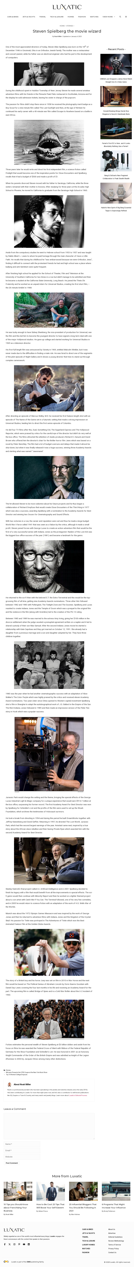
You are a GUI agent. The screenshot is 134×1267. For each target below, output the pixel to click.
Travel (42, 17)
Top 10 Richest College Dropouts (16, 1074)
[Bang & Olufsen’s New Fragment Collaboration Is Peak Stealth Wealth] (116, 161)
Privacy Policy (113, 1249)
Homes (71, 17)
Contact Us (112, 1252)
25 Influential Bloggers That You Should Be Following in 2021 (83, 1207)
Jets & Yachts (29, 17)
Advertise (111, 1233)
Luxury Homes (88, 1245)
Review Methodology (116, 1241)
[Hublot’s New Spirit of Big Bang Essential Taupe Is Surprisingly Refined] (116, 194)
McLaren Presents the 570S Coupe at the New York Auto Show (26, 1072)
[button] (120, 16)
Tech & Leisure (56, 17)
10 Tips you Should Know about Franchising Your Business (16, 1207)
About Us (111, 1229)
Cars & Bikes (12, 17)
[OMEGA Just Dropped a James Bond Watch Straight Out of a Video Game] (116, 65)
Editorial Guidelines (115, 1237)
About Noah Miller (22, 1084)
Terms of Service (114, 1245)
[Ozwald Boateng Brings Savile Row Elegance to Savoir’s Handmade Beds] (116, 97)
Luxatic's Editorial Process (78, 1095)
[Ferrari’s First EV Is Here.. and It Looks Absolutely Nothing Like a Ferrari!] (116, 129)
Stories (69, 26)
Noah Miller (58, 36)
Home (62, 26)
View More (108, 17)
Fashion (82, 17)
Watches (94, 17)
